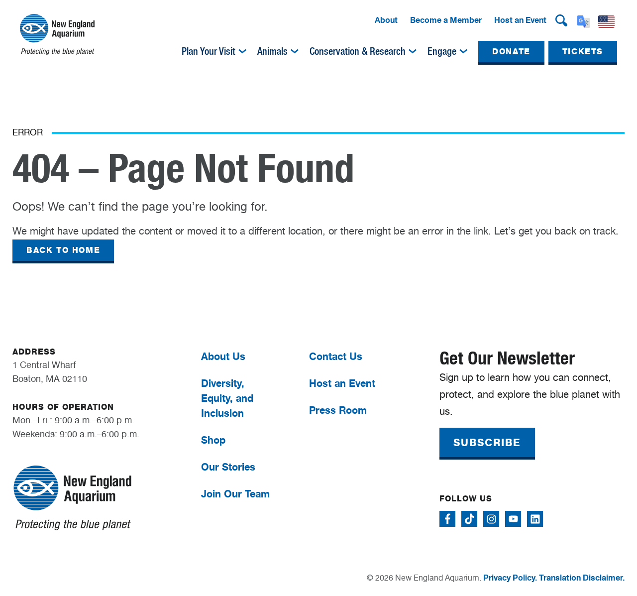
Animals (272, 51)
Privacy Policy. (510, 578)
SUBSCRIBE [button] (487, 443)
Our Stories (228, 467)
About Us (223, 356)
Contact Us (335, 356)
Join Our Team (235, 493)
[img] (242, 51)
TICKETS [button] (582, 51)
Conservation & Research (358, 51)
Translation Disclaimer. (582, 578)
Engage (441, 51)
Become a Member (446, 20)
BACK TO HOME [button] (63, 250)
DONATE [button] (511, 51)
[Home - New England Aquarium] (57, 34)
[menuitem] (386, 20)
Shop (213, 440)
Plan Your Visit (208, 51)
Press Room (338, 410)
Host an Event (520, 20)
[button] (561, 20)
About (386, 20)
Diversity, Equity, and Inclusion (227, 398)
